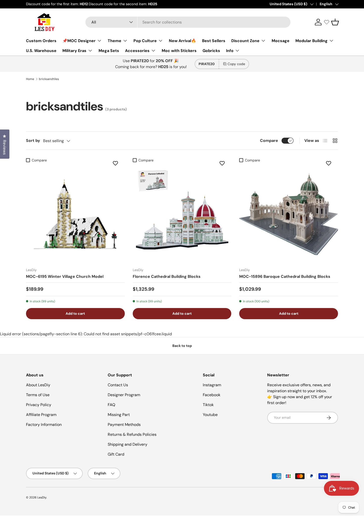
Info (230, 50)
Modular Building (311, 40)
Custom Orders (41, 40)
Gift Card (116, 454)
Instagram (212, 385)
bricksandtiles (49, 79)
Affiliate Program (41, 414)
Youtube (210, 414)
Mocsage (280, 40)
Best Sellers (213, 40)
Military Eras (74, 50)
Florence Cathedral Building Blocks (167, 276)
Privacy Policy (38, 404)
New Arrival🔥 (182, 40)
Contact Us (118, 385)
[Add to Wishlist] (116, 163)
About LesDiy (38, 385)
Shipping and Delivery (127, 444)
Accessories (137, 50)
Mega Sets (109, 50)
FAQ (111, 404)
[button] (335, 22)
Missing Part (119, 414)
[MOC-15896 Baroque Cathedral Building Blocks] (288, 214)
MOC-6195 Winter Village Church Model (65, 276)
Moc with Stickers (179, 50)
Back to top (182, 345)
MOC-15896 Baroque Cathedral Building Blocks (284, 276)
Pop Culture (145, 40)
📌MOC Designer (79, 40)
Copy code (236, 64)
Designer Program (124, 394)
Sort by (33, 140)
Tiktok (208, 404)
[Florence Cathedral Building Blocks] (182, 214)
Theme (114, 40)
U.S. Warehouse (41, 50)
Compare (269, 140)
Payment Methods (124, 424)
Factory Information (44, 424)
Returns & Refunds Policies (132, 434)
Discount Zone (245, 40)
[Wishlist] (327, 22)
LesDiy (41, 497)
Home (30, 79)
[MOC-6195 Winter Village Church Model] (75, 214)
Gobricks (211, 50)
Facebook (211, 394)
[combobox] (188, 22)
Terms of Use (38, 394)
